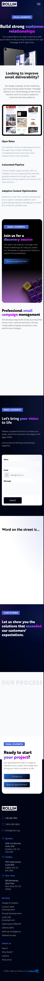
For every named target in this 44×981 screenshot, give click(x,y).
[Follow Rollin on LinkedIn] (33, 971)
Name (6, 459)
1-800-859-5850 (12, 824)
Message (7, 481)
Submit (13, 500)
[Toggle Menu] (38, 4)
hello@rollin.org (12, 830)
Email (6, 470)
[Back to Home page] (9, 4)
